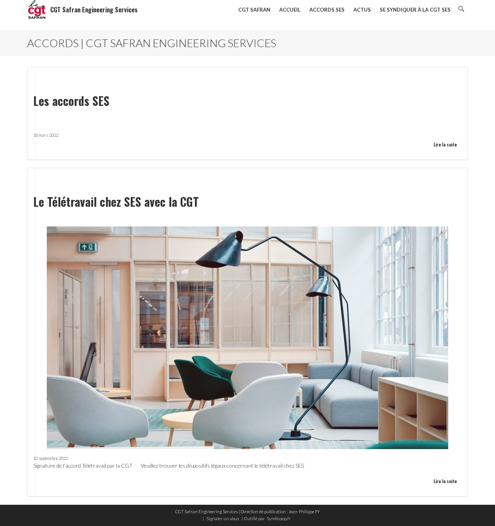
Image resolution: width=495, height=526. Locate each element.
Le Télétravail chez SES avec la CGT (116, 201)
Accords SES (327, 10)
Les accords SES (71, 100)
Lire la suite (445, 144)
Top (476, 507)
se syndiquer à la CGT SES (415, 10)
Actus (362, 10)
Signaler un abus (223, 518)
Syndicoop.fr (279, 518)
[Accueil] (36, 9)
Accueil (289, 10)
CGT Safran (254, 10)
